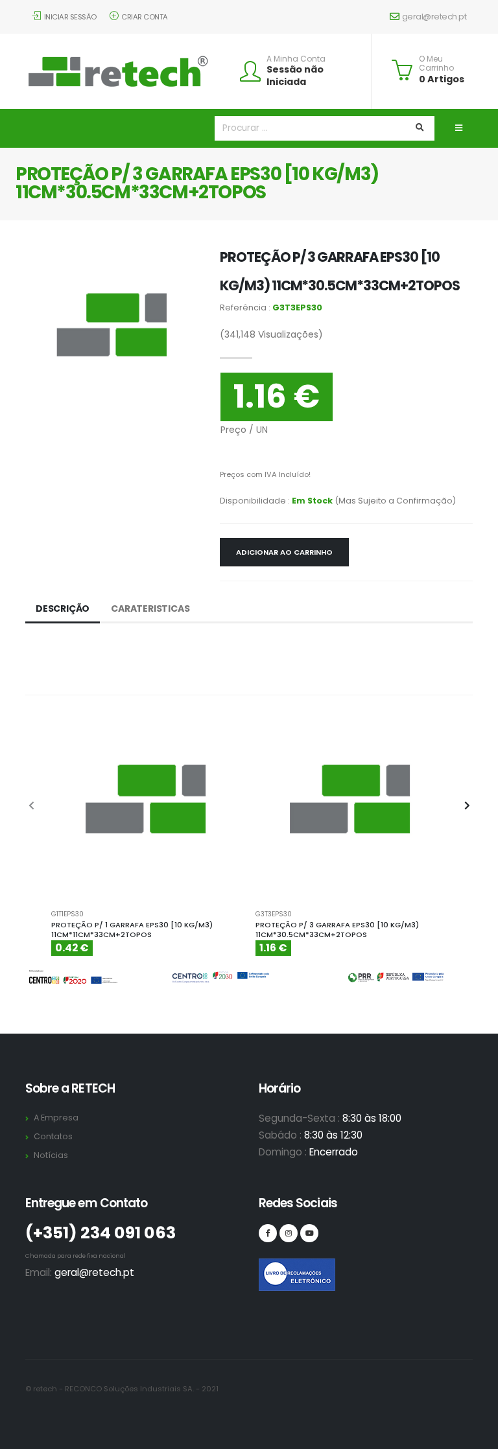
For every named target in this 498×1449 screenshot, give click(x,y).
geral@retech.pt (434, 16)
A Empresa (56, 1117)
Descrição (62, 608)
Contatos (53, 1136)
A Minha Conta (296, 59)
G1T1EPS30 (67, 914)
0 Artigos (441, 79)
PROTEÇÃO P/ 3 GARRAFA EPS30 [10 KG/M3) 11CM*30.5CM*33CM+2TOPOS (337, 930)
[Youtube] (309, 1233)
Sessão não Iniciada (295, 75)
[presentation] (31, 806)
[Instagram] (288, 1233)
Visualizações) (271, 334)
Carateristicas (150, 608)
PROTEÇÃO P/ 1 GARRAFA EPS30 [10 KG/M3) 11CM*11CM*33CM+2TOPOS (132, 930)
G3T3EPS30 (273, 914)
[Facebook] (268, 1233)
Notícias (51, 1155)
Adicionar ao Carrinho (284, 552)
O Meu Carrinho (436, 63)
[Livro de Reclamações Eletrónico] (268, 1267)
